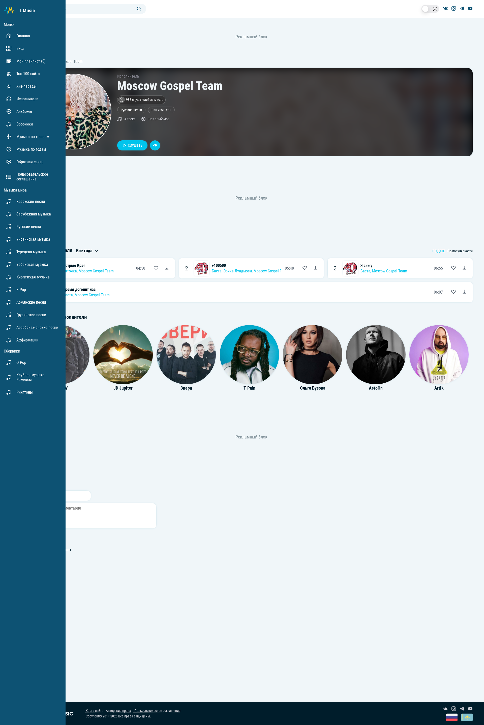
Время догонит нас (79, 289)
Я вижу (366, 265)
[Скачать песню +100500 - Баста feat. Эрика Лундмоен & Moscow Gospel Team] (315, 268)
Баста (217, 271)
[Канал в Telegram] (462, 8)
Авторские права (118, 711)
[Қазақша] (467, 718)
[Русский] (452, 718)
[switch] (430, 9)
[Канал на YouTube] (470, 8)
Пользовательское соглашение (157, 711)
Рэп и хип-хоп (161, 110)
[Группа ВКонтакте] (445, 8)
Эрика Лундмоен (237, 271)
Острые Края (74, 265)
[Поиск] (139, 9)
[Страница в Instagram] (453, 8)
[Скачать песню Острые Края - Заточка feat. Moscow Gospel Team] (167, 268)
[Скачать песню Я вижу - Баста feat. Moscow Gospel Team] (464, 268)
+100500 (219, 265)
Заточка (70, 271)
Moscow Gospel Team (96, 271)
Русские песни (131, 110)
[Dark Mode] (430, 9)
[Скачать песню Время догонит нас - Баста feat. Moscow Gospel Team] (464, 292)
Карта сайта (94, 711)
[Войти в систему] (482, 2)
